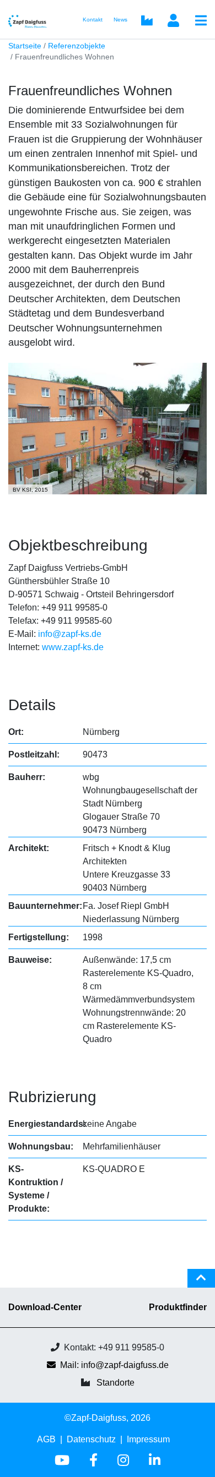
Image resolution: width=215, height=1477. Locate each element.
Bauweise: (30, 959)
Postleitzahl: (34, 754)
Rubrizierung (52, 1096)
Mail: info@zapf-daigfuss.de (114, 1365)
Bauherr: (26, 777)
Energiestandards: (47, 1124)
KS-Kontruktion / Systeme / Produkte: (35, 1188)
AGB (46, 1439)
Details (32, 704)
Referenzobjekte (76, 46)
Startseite (24, 46)
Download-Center (45, 1307)
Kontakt (93, 20)
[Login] (173, 21)
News (120, 20)
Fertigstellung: (38, 937)
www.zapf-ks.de (73, 647)
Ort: (16, 732)
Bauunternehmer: (45, 906)
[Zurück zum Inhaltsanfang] (201, 1282)
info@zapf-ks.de (69, 634)
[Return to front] (31, 19)
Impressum (148, 1439)
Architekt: (28, 848)
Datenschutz (91, 1439)
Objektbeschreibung (78, 545)
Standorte (115, 1382)
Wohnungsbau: (40, 1146)
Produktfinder (178, 1307)
